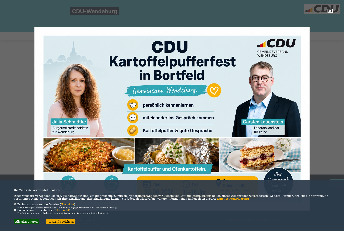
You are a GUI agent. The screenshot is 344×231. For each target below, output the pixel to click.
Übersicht (67, 204)
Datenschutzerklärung (233, 198)
